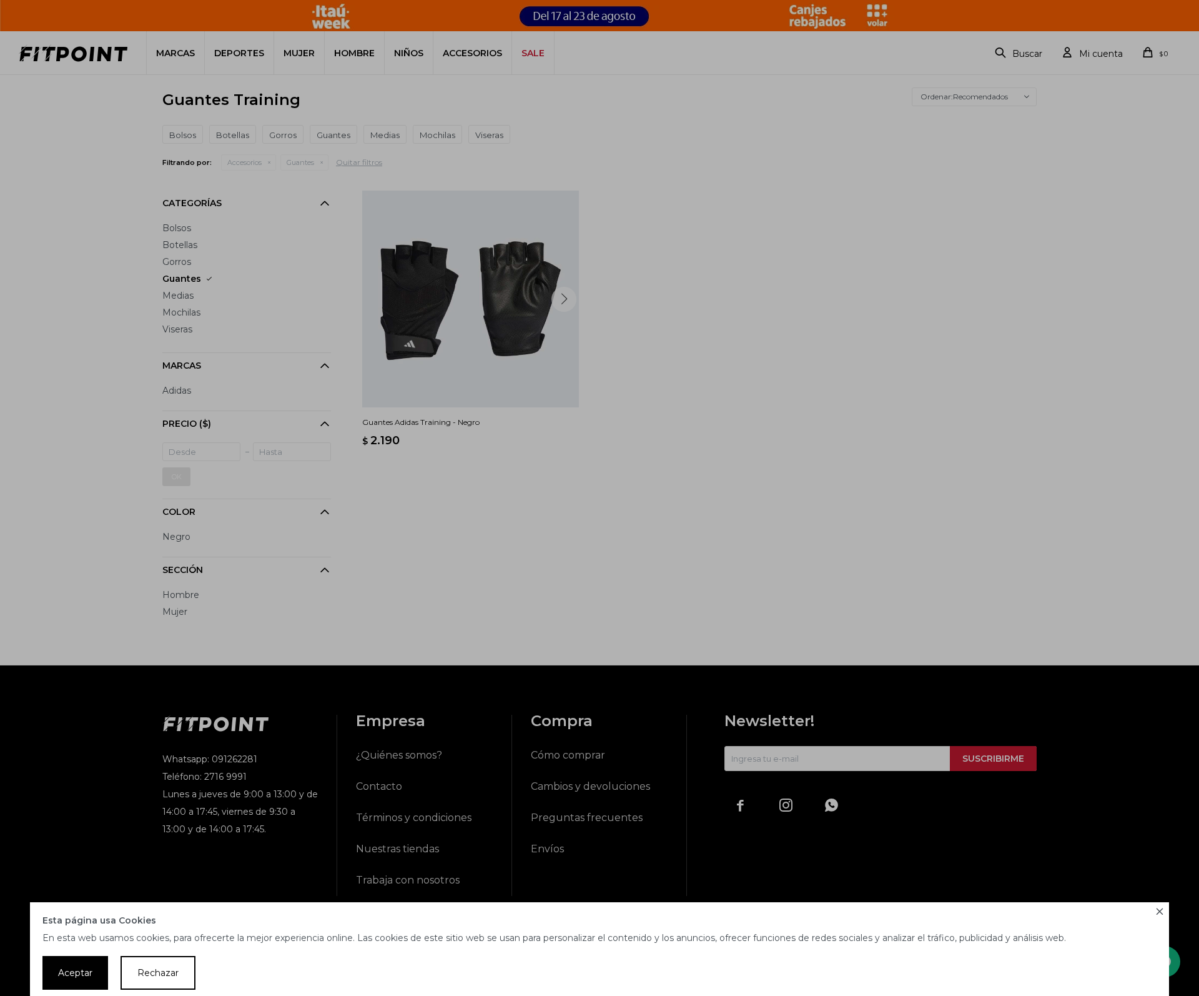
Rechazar (158, 973)
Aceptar (75, 973)
